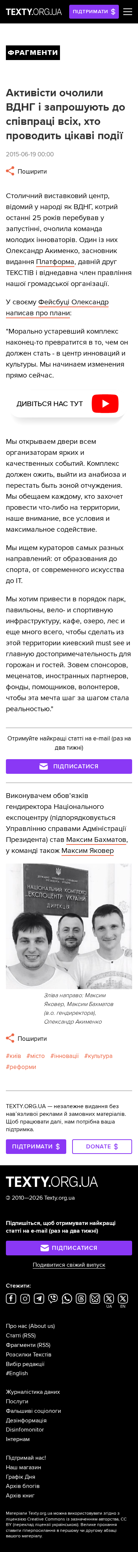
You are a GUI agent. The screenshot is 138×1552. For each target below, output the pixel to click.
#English (17, 1373)
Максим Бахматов (96, 839)
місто (37, 1056)
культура (100, 1056)
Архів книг (20, 1495)
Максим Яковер (87, 850)
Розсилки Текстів (29, 1354)
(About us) (42, 1326)
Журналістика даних (33, 1392)
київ (15, 1056)
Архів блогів (23, 1486)
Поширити (31, 171)
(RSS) (29, 1335)
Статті (13, 1335)
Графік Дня (20, 1477)
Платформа (55, 261)
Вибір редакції (25, 1364)
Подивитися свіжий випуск (69, 1265)
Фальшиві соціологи (33, 1411)
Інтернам (18, 1439)
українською (64, 1524)
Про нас (16, 1326)
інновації (66, 1056)
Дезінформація (26, 1420)
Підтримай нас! (26, 1458)
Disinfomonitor (25, 1429)
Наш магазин (23, 1467)
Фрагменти (21, 1345)
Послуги (17, 1401)
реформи (23, 1067)
